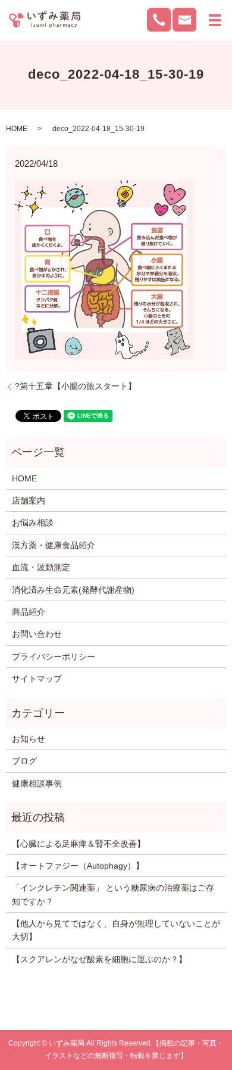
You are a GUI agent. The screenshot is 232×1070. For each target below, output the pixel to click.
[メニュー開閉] (215, 20)
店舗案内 (28, 500)
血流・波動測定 (41, 567)
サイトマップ (37, 678)
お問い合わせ (37, 634)
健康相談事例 (37, 783)
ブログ (24, 761)
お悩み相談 (33, 522)
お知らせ (28, 739)
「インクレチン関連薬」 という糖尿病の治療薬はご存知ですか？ (113, 894)
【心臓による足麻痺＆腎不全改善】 (78, 843)
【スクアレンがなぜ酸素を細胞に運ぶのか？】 (99, 959)
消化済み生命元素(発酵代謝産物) (73, 590)
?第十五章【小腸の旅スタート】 (75, 386)
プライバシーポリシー (53, 656)
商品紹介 (28, 612)
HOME (16, 129)
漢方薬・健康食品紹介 (53, 545)
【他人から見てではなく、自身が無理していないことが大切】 (116, 930)
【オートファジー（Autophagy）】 (78, 865)
